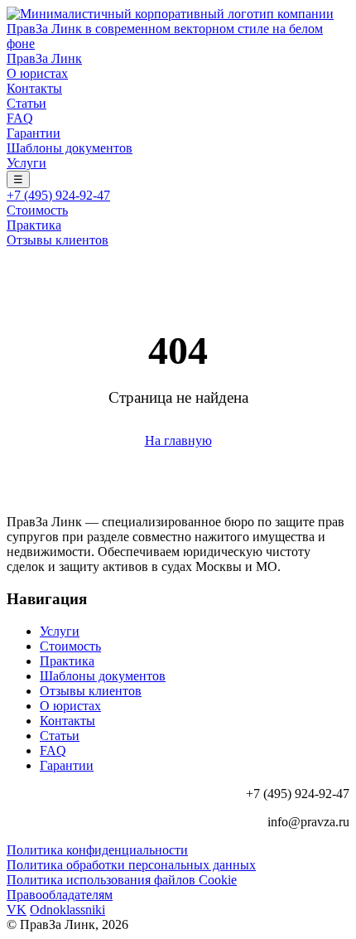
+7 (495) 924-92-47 (58, 195)
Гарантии (33, 133)
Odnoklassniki (67, 910)
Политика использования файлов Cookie (122, 880)
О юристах (37, 73)
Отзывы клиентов (57, 240)
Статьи (26, 103)
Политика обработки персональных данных (131, 865)
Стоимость (37, 210)
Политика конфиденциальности (97, 850)
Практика (34, 225)
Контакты (34, 88)
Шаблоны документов (69, 148)
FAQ (20, 118)
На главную (178, 440)
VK (16, 910)
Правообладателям (60, 895)
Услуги (26, 163)
